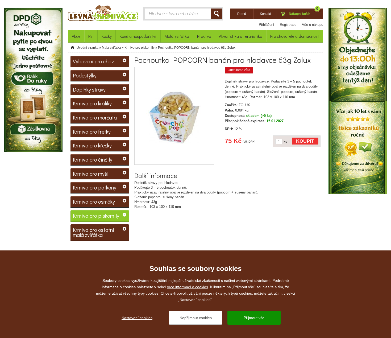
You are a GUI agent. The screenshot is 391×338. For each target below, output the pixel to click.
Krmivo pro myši (91, 173)
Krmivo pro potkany (94, 187)
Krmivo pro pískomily (139, 48)
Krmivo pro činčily (92, 159)
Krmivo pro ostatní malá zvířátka (93, 232)
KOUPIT (305, 141)
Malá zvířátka (111, 48)
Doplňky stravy (89, 89)
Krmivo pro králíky (92, 103)
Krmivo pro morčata (95, 117)
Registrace (288, 25)
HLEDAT (216, 14)
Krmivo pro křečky (92, 145)
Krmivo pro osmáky (94, 201)
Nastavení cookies (137, 318)
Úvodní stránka (87, 48)
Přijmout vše (254, 318)
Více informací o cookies (187, 287)
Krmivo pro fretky (92, 131)
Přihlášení (266, 25)
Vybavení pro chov (93, 61)
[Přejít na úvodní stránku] (103, 14)
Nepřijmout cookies (196, 318)
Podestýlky (85, 75)
